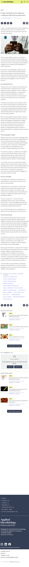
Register (18, 366)
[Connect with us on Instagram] (2, 544)
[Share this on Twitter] (5, 23)
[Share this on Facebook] (2, 23)
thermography (15, 294)
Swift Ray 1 (6, 294)
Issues (4, 498)
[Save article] (27, 23)
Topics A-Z (5, 503)
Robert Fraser (7, 292)
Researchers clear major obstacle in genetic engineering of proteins (18, 315)
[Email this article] (11, 23)
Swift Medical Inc (18, 292)
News (2, 10)
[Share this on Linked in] (8, 23)
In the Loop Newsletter (10, 511)
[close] (28, 20)
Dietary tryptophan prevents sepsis (16, 336)
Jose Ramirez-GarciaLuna (11, 285)
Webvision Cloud (14, 561)
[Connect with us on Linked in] (6, 544)
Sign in (8, 20)
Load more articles (14, 346)
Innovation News (8, 283)
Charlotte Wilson (14, 319)
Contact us (6, 500)
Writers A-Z (6, 505)
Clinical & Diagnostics (10, 276)
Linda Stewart (7, 18)
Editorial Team (7, 509)
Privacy (3, 553)
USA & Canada (7, 296)
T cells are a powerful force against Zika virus (18, 326)
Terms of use (5, 555)
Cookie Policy (5, 551)
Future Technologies (9, 279)
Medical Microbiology (10, 290)
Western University (19, 296)
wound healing (7, 299)
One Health (21, 290)
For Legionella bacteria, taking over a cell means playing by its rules (18, 389)
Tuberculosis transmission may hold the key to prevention (18, 401)
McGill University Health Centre (13, 288)
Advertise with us (8, 507)
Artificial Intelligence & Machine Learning (13, 274)
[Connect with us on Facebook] (9, 544)
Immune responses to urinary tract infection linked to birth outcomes (18, 378)
